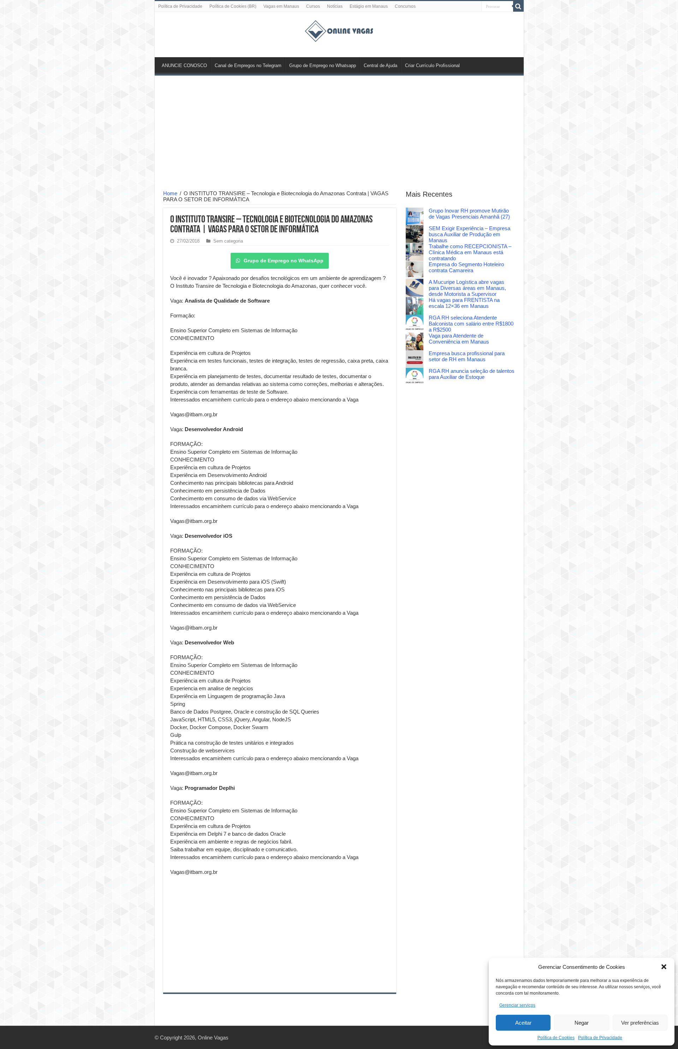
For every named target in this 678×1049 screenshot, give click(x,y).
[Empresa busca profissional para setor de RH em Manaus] (414, 359)
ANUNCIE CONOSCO (184, 65)
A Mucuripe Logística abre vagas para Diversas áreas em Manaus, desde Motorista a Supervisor (467, 288)
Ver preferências (640, 1023)
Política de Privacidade (600, 1037)
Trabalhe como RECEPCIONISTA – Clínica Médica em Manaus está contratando (470, 252)
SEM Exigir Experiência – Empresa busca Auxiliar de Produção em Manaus (469, 234)
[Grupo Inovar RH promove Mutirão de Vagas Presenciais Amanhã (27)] (414, 216)
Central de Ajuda (380, 65)
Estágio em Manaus (369, 6)
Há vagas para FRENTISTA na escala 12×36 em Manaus (464, 303)
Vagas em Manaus (281, 6)
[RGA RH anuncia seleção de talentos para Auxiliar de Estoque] (414, 377)
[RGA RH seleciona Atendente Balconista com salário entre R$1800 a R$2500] (414, 323)
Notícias (335, 6)
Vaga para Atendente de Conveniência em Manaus (459, 339)
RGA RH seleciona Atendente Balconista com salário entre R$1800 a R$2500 (471, 324)
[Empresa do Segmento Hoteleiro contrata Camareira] (414, 270)
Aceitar (523, 1023)
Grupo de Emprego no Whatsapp (322, 65)
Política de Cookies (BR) (232, 6)
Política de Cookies (556, 1037)
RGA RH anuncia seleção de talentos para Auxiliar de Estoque (472, 374)
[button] (663, 966)
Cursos (313, 6)
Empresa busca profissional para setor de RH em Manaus (467, 356)
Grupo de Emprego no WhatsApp (283, 260)
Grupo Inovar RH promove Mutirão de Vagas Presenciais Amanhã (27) (469, 214)
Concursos (405, 6)
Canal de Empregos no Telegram (248, 65)
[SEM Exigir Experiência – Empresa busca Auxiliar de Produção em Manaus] (414, 234)
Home (170, 193)
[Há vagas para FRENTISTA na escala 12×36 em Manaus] (414, 306)
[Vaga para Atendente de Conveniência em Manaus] (414, 341)
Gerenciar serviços (517, 1005)
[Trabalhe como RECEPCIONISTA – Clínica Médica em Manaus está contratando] (414, 252)
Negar (582, 1023)
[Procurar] (518, 6)
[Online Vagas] (339, 29)
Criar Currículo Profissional (432, 65)
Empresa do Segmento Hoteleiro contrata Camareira (466, 267)
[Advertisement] (339, 133)
